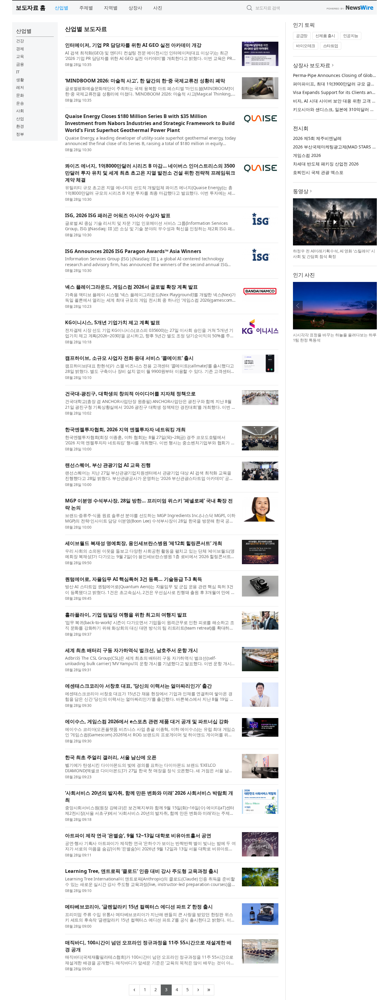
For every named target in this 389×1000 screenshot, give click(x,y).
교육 (20, 56)
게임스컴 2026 (307, 155)
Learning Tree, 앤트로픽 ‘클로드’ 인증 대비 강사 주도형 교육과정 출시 (141, 871)
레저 (20, 87)
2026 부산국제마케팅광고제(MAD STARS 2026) (338, 147)
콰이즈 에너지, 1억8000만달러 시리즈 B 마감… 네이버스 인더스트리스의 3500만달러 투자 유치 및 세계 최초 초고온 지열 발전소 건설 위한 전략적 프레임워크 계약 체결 (150, 172)
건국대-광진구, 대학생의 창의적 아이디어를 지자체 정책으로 (130, 393)
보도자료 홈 (30, 7)
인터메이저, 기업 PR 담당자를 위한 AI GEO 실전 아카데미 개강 (133, 45)
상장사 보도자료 (311, 65)
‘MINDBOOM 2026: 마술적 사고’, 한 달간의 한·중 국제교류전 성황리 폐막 (145, 80)
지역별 (111, 8)
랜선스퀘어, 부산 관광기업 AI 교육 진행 (108, 465)
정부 (20, 134)
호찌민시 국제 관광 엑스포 (318, 172)
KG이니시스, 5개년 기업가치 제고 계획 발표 (112, 322)
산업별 (61, 8)
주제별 (86, 8)
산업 (20, 118)
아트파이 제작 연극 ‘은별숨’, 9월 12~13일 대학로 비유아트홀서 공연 (138, 835)
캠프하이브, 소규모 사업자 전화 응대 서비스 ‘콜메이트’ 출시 (129, 358)
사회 (20, 110)
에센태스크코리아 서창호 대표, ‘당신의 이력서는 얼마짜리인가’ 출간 (138, 685)
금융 (20, 64)
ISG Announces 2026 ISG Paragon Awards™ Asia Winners (133, 251)
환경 (20, 126)
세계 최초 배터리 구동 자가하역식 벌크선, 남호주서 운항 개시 (131, 650)
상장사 (135, 8)
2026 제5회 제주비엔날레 (317, 138)
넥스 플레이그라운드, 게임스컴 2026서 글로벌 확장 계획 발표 (131, 286)
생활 (20, 79)
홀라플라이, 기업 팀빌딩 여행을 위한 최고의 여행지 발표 (126, 614)
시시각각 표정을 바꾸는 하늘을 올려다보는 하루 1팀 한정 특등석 (335, 337)
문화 (20, 95)
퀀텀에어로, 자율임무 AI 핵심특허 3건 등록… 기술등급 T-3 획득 (133, 579)
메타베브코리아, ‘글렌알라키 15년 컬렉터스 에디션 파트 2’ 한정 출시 (139, 906)
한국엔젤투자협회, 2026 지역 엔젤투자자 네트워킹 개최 (125, 429)
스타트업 (330, 45)
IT (17, 72)
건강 (20, 40)
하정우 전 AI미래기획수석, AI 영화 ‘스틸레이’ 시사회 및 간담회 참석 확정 (334, 253)
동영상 (300, 191)
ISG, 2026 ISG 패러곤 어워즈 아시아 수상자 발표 (117, 215)
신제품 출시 (325, 35)
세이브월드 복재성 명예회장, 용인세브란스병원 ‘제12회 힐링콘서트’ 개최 (143, 543)
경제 (20, 48)
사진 (157, 8)
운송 (20, 103)
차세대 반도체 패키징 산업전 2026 (326, 164)
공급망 (302, 35)
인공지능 (350, 35)
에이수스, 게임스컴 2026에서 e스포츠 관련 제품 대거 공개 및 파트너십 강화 (147, 721)
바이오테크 (305, 45)
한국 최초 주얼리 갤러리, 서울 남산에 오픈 (111, 757)
